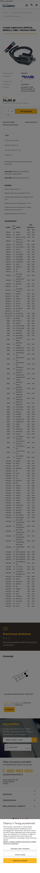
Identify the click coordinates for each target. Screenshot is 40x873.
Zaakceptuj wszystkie (20, 860)
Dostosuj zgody (20, 854)
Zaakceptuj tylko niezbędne (20, 848)
